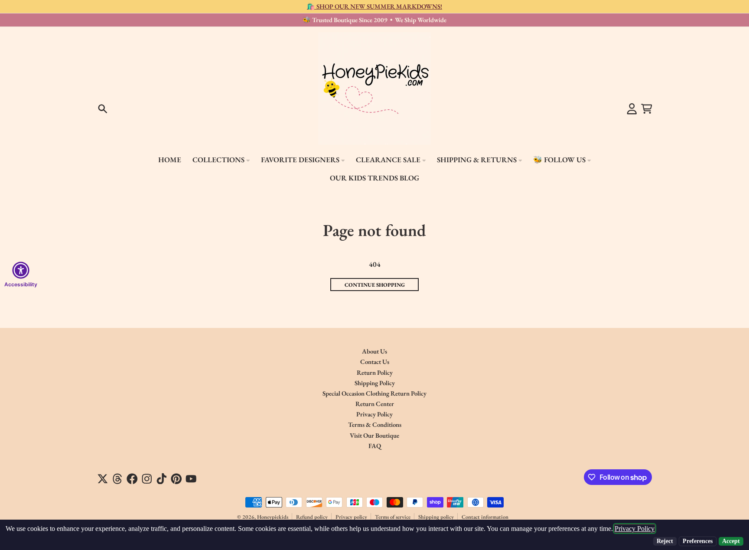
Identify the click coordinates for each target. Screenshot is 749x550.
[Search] (102, 109)
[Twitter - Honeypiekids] (102, 479)
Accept (731, 541)
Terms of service (392, 517)
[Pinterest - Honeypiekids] (176, 479)
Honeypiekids (272, 517)
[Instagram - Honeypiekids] (147, 479)
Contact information (485, 517)
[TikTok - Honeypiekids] (161, 479)
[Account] (632, 109)
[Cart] (646, 109)
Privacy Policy (635, 528)
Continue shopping (375, 284)
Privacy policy (351, 517)
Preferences (698, 541)
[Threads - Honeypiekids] (117, 479)
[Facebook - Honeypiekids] (132, 479)
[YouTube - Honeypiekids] (191, 479)
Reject (665, 541)
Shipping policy (436, 517)
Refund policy (312, 517)
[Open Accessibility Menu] (20, 270)
